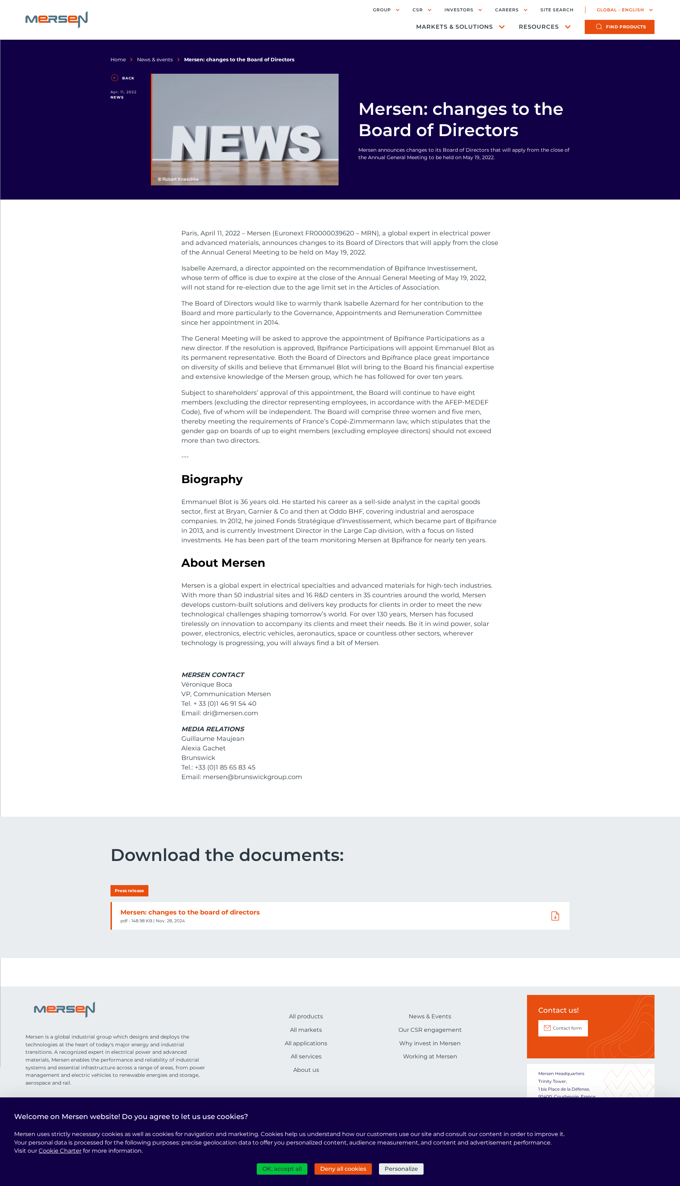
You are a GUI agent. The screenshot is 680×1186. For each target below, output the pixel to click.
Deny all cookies (343, 1168)
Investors (459, 9)
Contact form (567, 1028)
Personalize (401, 1168)
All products (306, 1016)
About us (306, 1070)
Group (382, 9)
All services (306, 1056)
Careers (507, 9)
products (626, 26)
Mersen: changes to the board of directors (190, 912)
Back (128, 78)
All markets (306, 1029)
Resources (539, 26)
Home (118, 59)
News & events (155, 59)
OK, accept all (282, 1168)
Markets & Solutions (454, 26)
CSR (418, 9)
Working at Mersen (430, 1056)
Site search (557, 9)
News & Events (430, 1016)
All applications (306, 1043)
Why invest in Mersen (430, 1043)
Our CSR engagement (430, 1029)
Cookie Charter (60, 1150)
